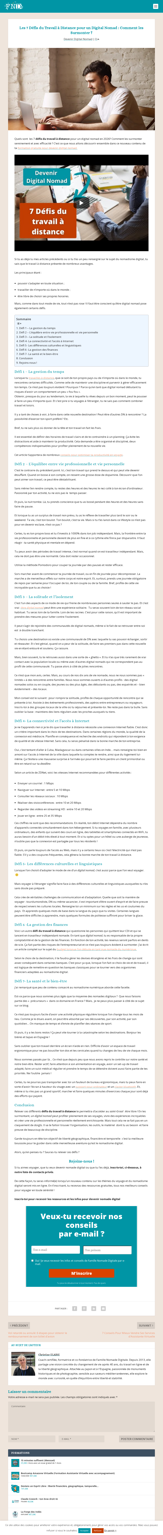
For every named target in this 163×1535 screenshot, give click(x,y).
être (32, 607)
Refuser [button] (98, 1530)
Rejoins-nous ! (28, 362)
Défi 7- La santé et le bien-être (38, 354)
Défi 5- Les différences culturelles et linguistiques (50, 345)
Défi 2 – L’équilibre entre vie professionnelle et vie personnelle (58, 332)
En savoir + (110, 1530)
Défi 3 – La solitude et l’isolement (40, 337)
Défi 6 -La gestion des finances (38, 349)
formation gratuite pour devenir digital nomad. (47, 148)
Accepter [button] (84, 1530)
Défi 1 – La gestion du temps (37, 328)
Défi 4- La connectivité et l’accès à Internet (46, 341)
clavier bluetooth (125, 1086)
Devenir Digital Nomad (78, 39)
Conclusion (26, 358)
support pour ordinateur (91, 1086)
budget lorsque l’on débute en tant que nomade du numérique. (97, 949)
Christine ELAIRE (49, 1354)
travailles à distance (41, 378)
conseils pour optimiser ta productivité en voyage (91, 455)
